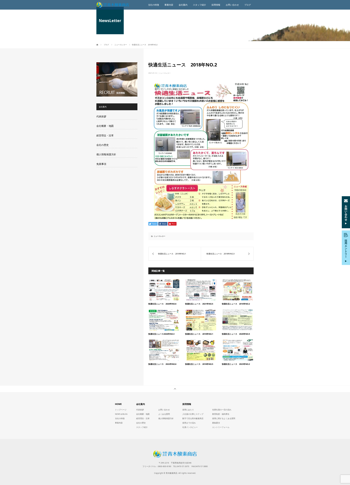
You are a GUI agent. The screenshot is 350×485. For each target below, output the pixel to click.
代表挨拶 (101, 116)
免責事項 (101, 164)
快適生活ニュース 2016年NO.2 (236, 303)
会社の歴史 (102, 145)
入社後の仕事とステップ (192, 414)
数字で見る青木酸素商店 (192, 418)
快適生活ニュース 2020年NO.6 (162, 303)
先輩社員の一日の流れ (221, 409)
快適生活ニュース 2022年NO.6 (162, 364)
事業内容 (168, 4)
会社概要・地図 (105, 125)
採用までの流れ (189, 422)
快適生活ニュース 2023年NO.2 (236, 364)
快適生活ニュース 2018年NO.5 (199, 364)
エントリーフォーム (220, 427)
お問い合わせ (232, 4)
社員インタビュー (190, 427)
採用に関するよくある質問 (223, 418)
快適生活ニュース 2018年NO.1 (199, 334)
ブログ (247, 4)
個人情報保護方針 (106, 154)
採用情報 (216, 4)
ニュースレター (165, 73)
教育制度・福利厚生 (220, 414)
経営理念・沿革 (105, 135)
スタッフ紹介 (199, 4)
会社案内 (183, 4)
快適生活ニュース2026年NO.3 (161, 334)
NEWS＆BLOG (121, 414)
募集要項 (216, 422)
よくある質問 (164, 414)
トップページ (120, 409)
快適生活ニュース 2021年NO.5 (199, 303)
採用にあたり (188, 409)
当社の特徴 (153, 4)
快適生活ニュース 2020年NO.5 (236, 334)
